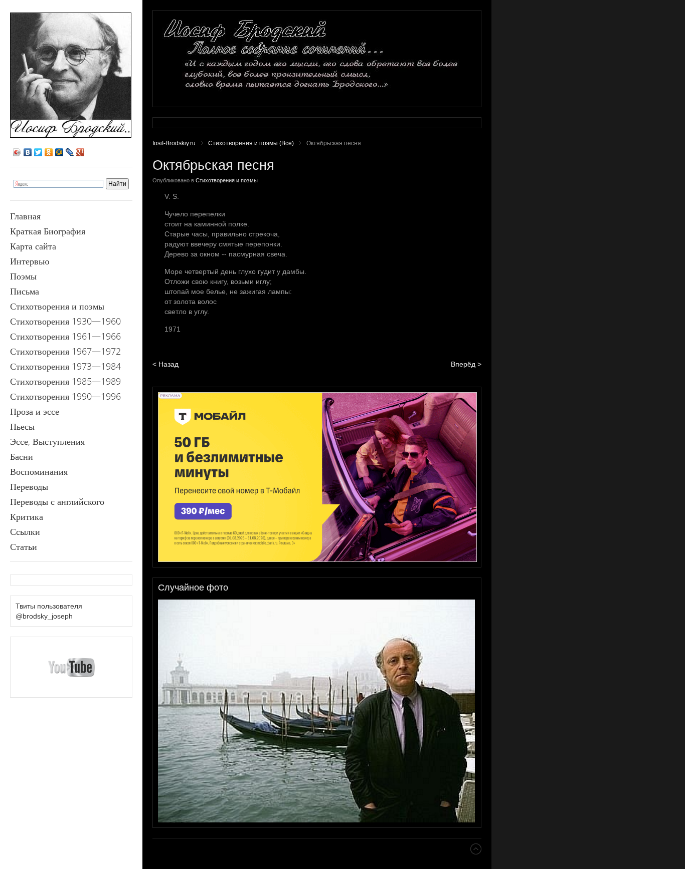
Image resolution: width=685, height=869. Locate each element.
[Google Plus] (80, 152)
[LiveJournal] (70, 152)
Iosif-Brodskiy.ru (174, 143)
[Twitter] (38, 152)
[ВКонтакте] (28, 152)
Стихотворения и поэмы (227, 180)
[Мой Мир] (59, 152)
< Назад (165, 364)
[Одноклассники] (49, 152)
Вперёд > (466, 364)
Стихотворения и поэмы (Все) (251, 143)
